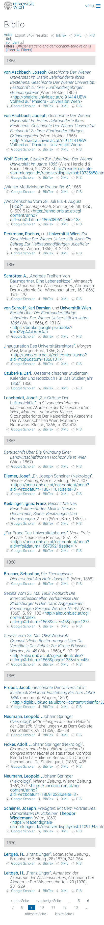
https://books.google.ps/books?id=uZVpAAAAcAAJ (41, 329)
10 (42, 907)
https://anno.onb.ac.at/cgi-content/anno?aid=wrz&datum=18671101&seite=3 (49, 487)
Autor (8, 34)
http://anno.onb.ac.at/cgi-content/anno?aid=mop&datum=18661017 (48, 357)
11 (53, 907)
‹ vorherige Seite (48, 901)
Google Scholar (23, 106)
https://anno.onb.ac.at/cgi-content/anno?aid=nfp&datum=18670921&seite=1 (49, 544)
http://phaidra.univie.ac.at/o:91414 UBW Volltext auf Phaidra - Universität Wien (48, 99)
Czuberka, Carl (17, 373)
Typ (7, 42)
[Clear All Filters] (19, 50)
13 (76, 907)
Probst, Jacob (17, 687)
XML (77, 35)
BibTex (61, 35)
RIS (92, 35)
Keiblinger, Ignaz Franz (25, 503)
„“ (37, 186)
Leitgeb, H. (14, 854)
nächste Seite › (36, 914)
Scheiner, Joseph (20, 808)
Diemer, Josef (17, 475)
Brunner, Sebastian (21, 573)
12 (65, 907)
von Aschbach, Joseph (25, 72)
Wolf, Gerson (16, 158)
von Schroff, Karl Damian (27, 307)
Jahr (16, 42)
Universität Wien (64, 233)
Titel (7, 38)
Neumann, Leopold (21, 716)
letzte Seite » (64, 914)
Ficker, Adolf (15, 744)
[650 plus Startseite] (52, 6)
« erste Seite (19, 901)
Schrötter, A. (15, 275)
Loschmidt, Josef (20, 397)
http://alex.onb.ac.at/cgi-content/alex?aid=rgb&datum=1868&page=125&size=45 (48, 657)
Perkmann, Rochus (21, 233)
